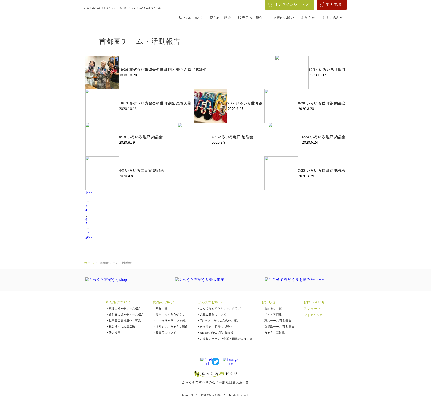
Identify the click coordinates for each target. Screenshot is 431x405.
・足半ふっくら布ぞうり (169, 314)
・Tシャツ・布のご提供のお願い (218, 320)
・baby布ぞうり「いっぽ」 (170, 320)
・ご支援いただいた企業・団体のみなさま (225, 338)
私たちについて (191, 17)
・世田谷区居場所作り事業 (123, 320)
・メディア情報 (272, 314)
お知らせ (308, 17)
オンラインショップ (291, 4)
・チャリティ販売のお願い (214, 326)
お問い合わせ (332, 17)
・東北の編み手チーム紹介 (123, 308)
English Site (313, 315)
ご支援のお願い (282, 17)
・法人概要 (113, 332)
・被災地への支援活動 (120, 326)
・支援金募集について (211, 314)
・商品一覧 (160, 308)
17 (87, 233)
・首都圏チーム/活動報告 (278, 326)
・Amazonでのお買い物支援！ (217, 332)
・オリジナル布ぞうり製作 (170, 326)
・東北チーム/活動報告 (277, 320)
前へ (89, 192)
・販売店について (164, 332)
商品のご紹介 (220, 17)
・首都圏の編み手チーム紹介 (125, 314)
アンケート (312, 308)
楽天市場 (333, 4)
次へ (89, 237)
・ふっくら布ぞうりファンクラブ (219, 308)
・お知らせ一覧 (272, 308)
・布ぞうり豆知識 (273, 332)
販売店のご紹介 (250, 17)
